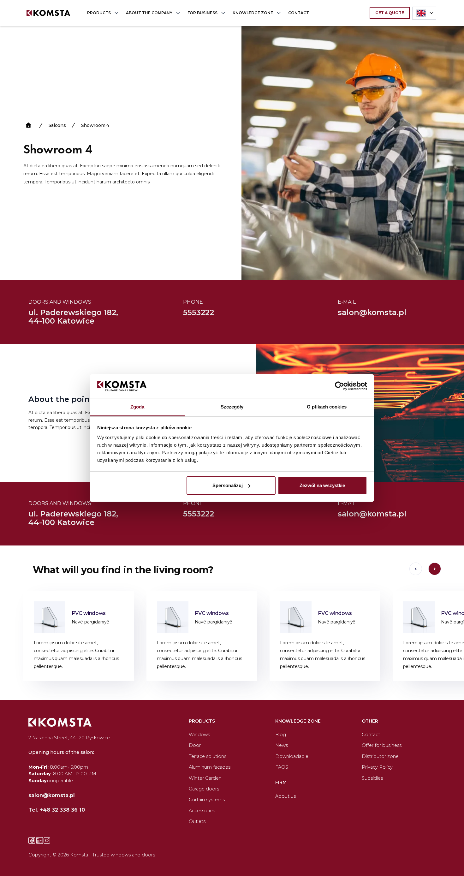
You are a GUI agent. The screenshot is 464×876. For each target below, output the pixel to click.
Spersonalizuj (227, 485)
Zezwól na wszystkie (322, 485)
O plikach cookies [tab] (327, 406)
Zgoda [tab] (137, 406)
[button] (101, 13)
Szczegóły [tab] (232, 406)
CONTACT (298, 12)
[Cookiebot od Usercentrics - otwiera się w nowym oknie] (339, 386)
